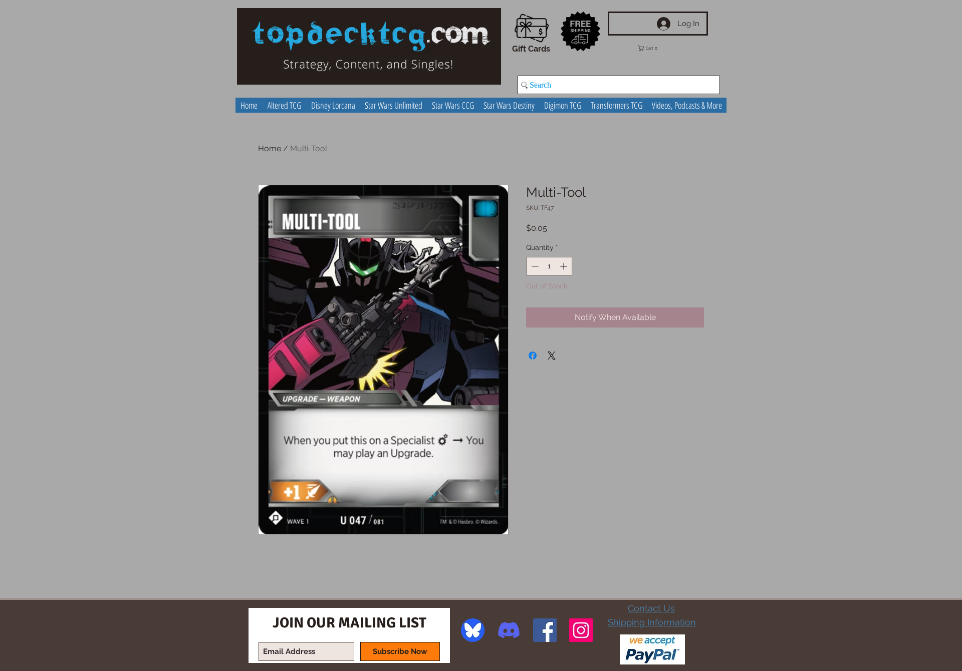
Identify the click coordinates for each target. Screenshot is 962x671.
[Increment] (564, 266)
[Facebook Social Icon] (545, 630)
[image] (473, 630)
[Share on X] (552, 356)
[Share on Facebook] (533, 356)
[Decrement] (534, 266)
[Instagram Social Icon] (581, 630)
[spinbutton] (549, 266)
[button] (655, 48)
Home (269, 148)
